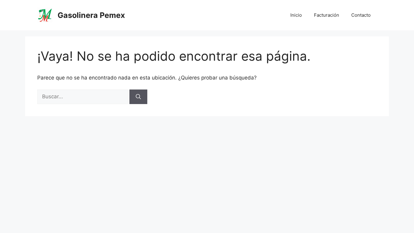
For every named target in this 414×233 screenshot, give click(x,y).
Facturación (326, 15)
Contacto (361, 15)
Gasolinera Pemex (91, 15)
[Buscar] (138, 96)
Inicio (296, 15)
